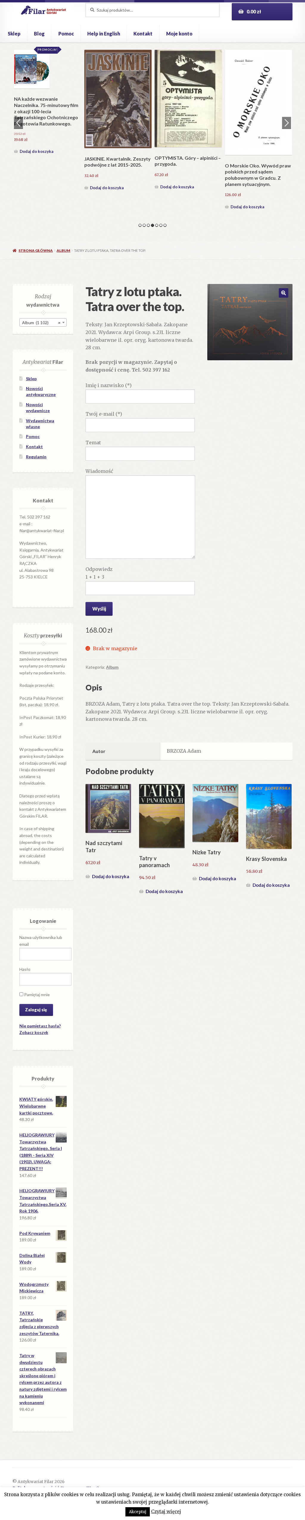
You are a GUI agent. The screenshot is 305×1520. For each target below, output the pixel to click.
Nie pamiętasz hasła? (40, 1025)
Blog (39, 33)
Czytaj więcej (166, 1511)
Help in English (103, 33)
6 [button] (160, 225)
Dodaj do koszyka (36, 206)
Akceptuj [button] (137, 1511)
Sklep (14, 33)
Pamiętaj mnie (36, 994)
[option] (48, 130)
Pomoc (66, 33)
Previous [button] (18, 123)
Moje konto (179, 33)
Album (63, 250)
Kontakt (142, 33)
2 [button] (144, 225)
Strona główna (35, 250)
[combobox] (43, 322)
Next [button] (286, 123)
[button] (283, 293)
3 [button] (148, 225)
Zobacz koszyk (33, 1032)
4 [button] (152, 225)
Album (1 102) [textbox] (41, 322)
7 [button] (165, 225)
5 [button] (156, 225)
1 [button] (140, 225)
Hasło (24, 969)
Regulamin (36, 456)
